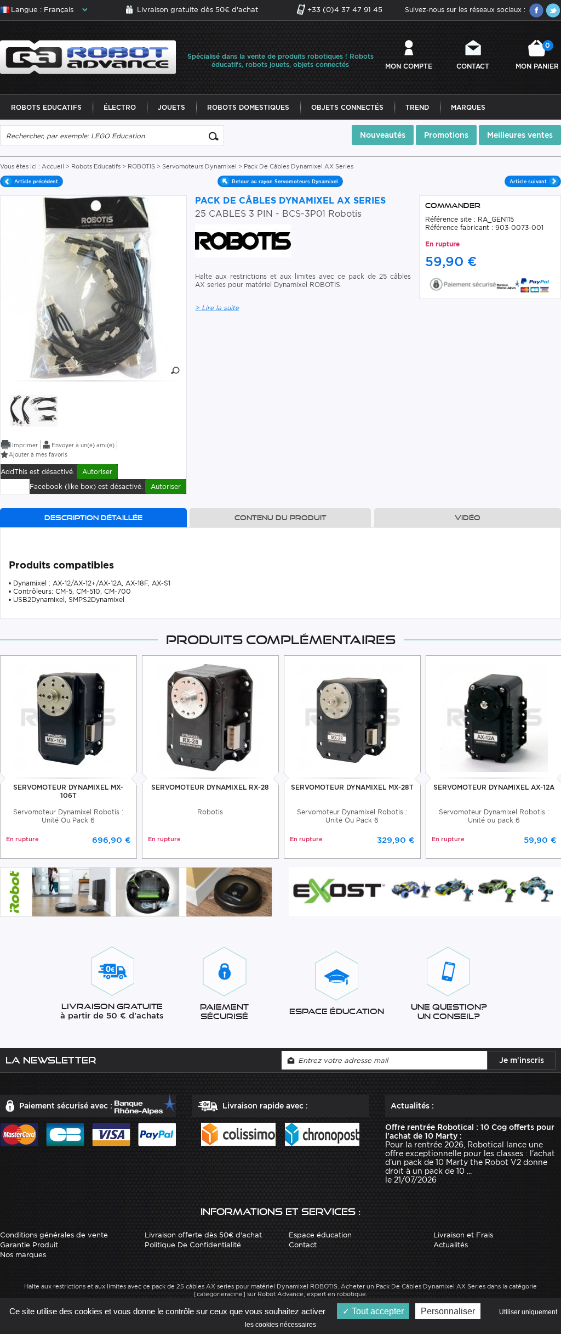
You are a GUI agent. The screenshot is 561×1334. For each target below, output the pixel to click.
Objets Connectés (347, 107)
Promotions (446, 135)
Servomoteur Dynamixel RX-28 (210, 787)
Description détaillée (93, 518)
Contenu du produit (280, 518)
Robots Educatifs (46, 107)
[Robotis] (34, 410)
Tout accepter (377, 1311)
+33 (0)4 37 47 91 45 (344, 9)
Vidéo (467, 518)
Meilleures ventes (520, 135)
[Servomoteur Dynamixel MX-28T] (352, 717)
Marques (468, 107)
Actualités (450, 1245)
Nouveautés (382, 135)
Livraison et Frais (463, 1235)
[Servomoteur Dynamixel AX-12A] (494, 717)
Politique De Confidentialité (193, 1245)
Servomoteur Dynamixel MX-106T (68, 791)
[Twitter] (553, 10)
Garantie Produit (29, 1245)
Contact (472, 66)
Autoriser (97, 472)
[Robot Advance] (88, 56)
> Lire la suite (217, 307)
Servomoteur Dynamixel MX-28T (352, 787)
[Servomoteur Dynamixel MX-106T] (68, 717)
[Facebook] (536, 10)
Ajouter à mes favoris (38, 454)
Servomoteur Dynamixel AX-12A (493, 787)
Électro (120, 107)
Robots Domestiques (248, 107)
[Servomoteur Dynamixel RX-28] (210, 717)
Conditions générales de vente (54, 1235)
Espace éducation (320, 1235)
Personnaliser (448, 1311)
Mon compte (408, 66)
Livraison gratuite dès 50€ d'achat (197, 9)
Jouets (171, 107)
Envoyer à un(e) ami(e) (83, 445)
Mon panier (537, 55)
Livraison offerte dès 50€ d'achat (203, 1235)
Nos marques (23, 1255)
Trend (417, 107)
